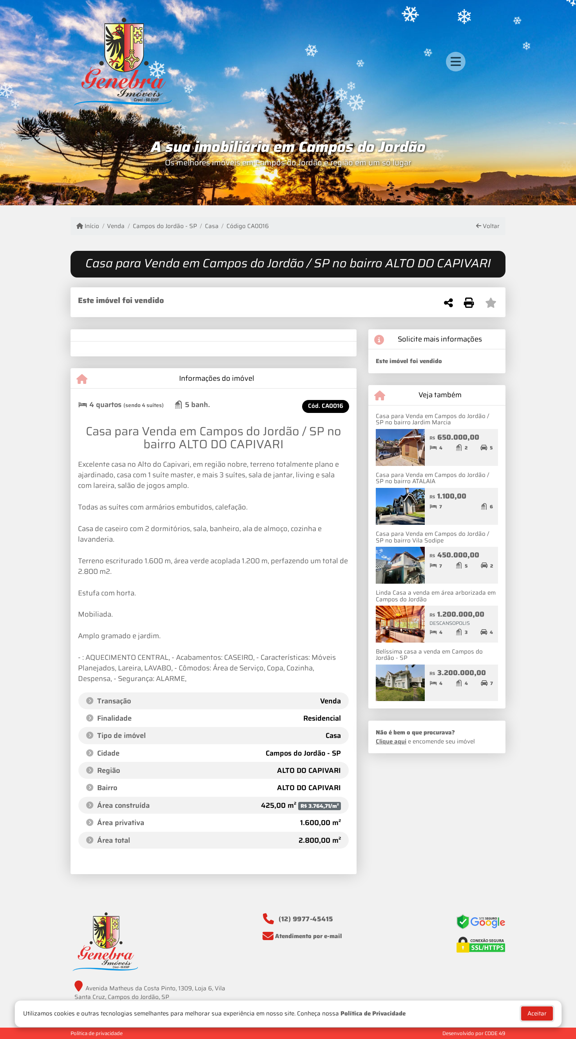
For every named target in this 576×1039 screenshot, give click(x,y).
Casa (212, 226)
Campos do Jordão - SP (165, 226)
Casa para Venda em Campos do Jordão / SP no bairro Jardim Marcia (432, 419)
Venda (116, 226)
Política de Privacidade (373, 1013)
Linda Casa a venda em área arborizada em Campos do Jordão (436, 596)
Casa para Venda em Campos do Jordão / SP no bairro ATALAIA (432, 478)
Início (91, 226)
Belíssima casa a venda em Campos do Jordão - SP (429, 655)
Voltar (490, 226)
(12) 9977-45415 (306, 919)
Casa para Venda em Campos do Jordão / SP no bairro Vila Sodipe (432, 537)
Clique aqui (391, 741)
